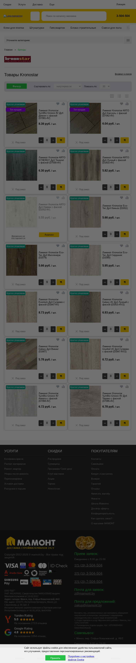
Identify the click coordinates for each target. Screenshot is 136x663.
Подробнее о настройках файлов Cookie (81, 657)
